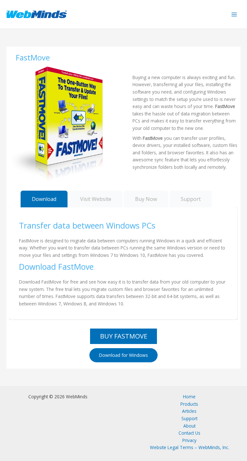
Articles (189, 411)
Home (189, 396)
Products (189, 404)
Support (189, 418)
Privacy (189, 440)
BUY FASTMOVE (123, 336)
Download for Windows (123, 355)
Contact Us (189, 433)
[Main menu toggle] (234, 14)
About (189, 426)
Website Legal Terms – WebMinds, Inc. (189, 447)
